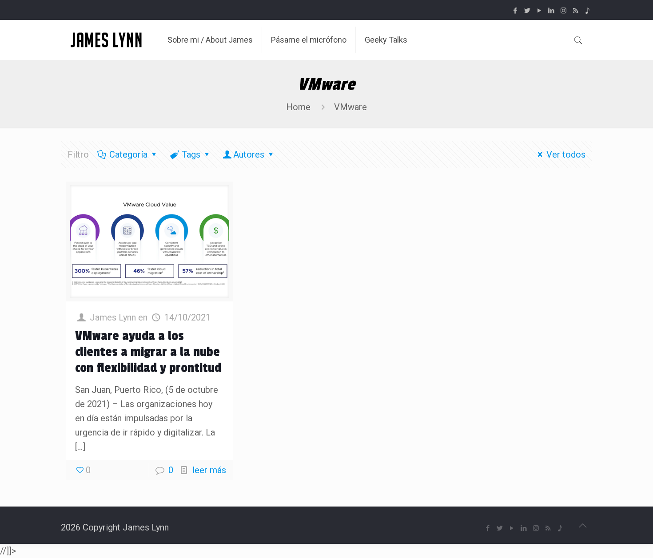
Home (298, 107)
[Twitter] (527, 11)
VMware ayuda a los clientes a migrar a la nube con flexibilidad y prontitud (148, 352)
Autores (248, 154)
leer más (209, 470)
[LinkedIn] (551, 11)
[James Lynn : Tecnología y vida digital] (107, 40)
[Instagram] (563, 11)
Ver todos (565, 154)
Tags (191, 154)
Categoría (128, 154)
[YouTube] (539, 11)
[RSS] (575, 11)
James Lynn (113, 317)
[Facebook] (515, 11)
